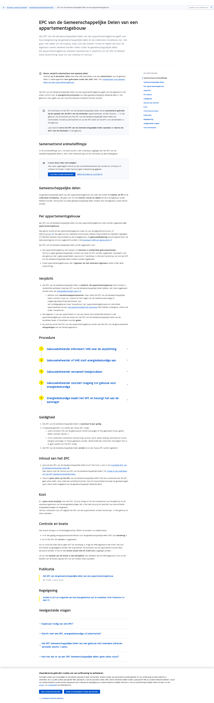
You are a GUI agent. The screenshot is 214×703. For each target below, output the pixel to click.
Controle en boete (151, 111)
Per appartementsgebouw (154, 86)
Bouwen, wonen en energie (17, 7)
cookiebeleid (52, 685)
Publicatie (147, 115)
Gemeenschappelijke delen (154, 82)
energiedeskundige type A (68, 291)
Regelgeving (148, 119)
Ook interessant (150, 127)
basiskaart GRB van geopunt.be (96, 240)
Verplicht (147, 90)
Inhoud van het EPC (151, 103)
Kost (145, 107)
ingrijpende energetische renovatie (82, 307)
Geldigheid (148, 98)
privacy (41, 685)
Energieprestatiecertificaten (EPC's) (42, 7)
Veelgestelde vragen (151, 123)
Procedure (148, 94)
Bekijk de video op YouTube (88, 174)
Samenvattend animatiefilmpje (155, 78)
